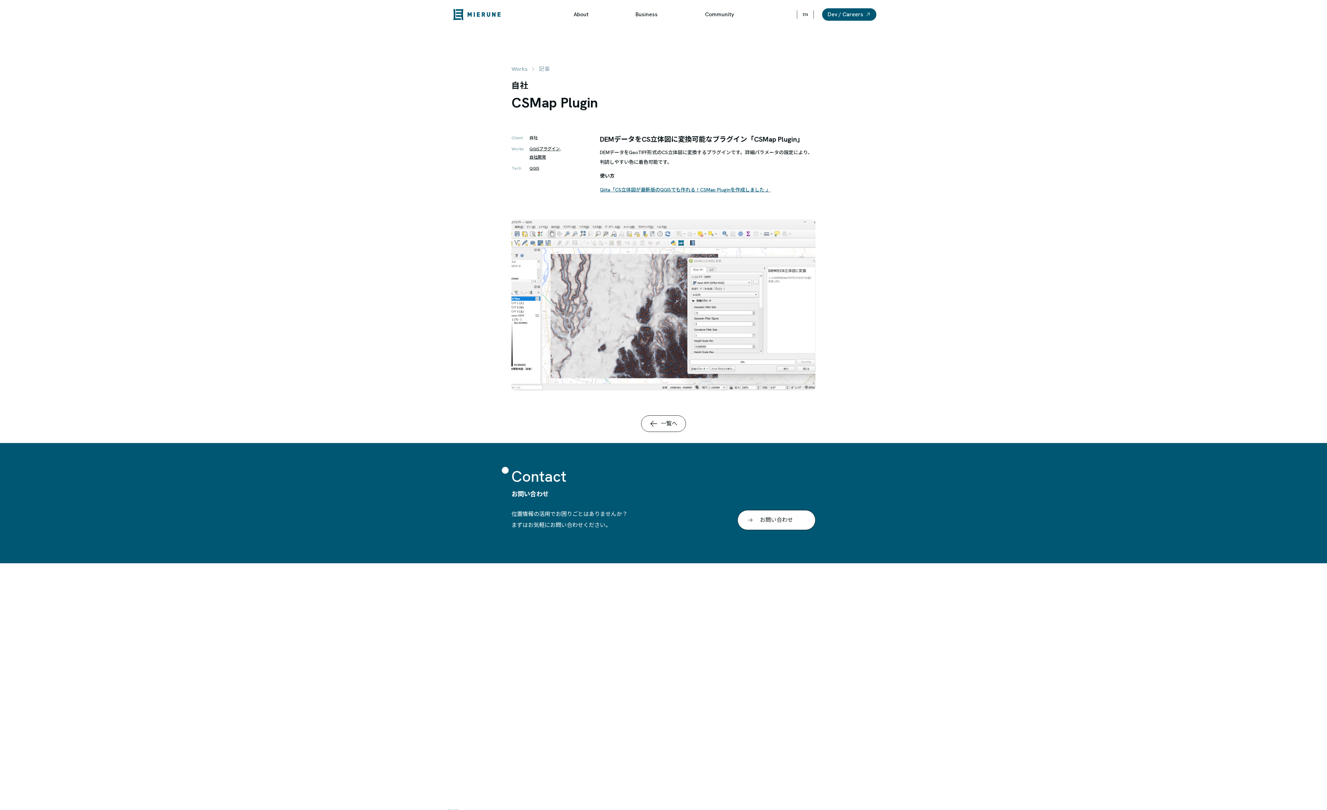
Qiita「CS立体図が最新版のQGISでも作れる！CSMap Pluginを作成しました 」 (685, 190)
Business (647, 14)
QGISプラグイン (544, 149)
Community (719, 14)
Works (519, 69)
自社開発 (537, 157)
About (581, 14)
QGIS (534, 168)
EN (805, 14)
